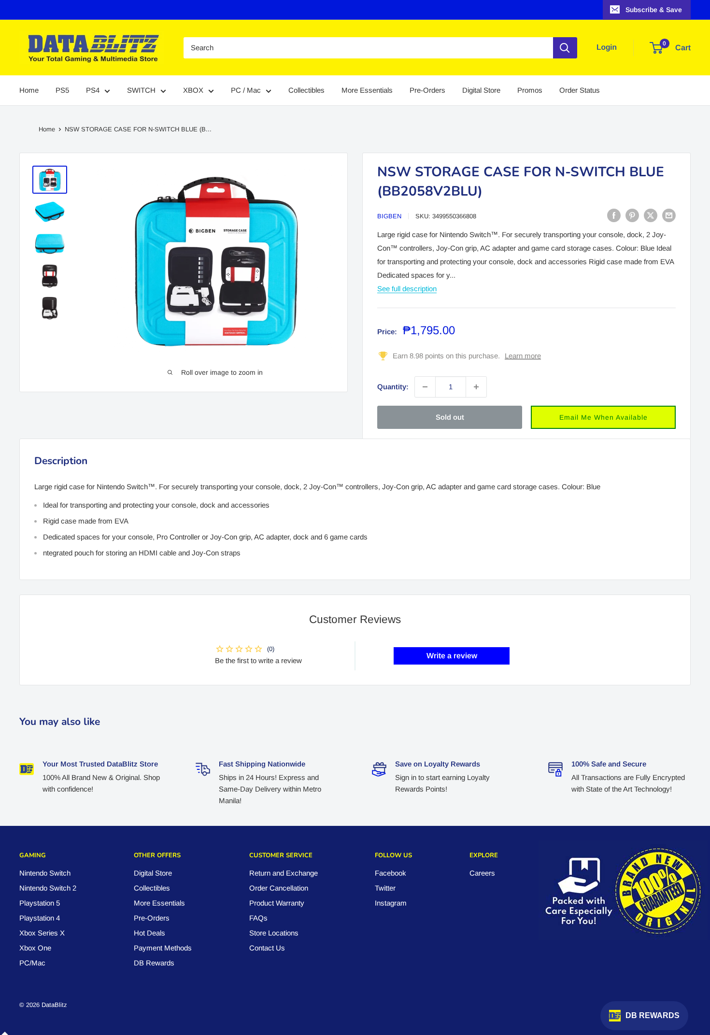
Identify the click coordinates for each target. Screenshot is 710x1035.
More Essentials (367, 90)
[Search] (565, 47)
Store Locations (273, 933)
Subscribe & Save (653, 10)
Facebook (390, 873)
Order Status (579, 90)
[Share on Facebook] (614, 215)
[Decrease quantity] (425, 387)
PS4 (92, 90)
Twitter (385, 888)
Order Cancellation (278, 888)
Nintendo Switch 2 (47, 888)
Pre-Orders (427, 90)
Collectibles (306, 90)
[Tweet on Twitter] (650, 215)
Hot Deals (149, 933)
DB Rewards (154, 963)
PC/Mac (32, 963)
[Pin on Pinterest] (632, 215)
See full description (407, 288)
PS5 (62, 90)
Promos (529, 90)
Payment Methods (163, 948)
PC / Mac (246, 90)
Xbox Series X (42, 933)
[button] (603, 417)
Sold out (450, 417)
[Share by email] (669, 215)
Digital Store (481, 90)
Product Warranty (276, 903)
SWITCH (141, 90)
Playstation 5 (39, 903)
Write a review (451, 656)
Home (29, 90)
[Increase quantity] (476, 387)
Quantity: (393, 387)
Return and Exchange (283, 873)
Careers (482, 873)
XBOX (193, 90)
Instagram (391, 903)
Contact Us (267, 948)
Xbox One (35, 948)
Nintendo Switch (45, 873)
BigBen (389, 216)
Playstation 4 (39, 918)
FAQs (258, 918)
